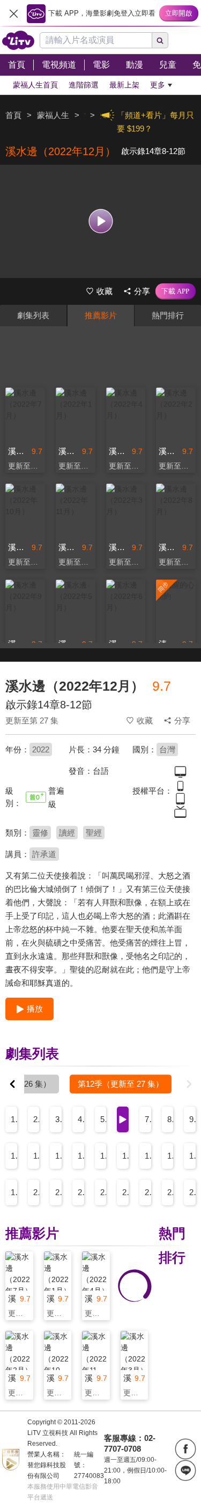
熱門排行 (168, 315)
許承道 (44, 854)
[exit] (13, 13)
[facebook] (185, 1449)
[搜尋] (160, 40)
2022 (40, 749)
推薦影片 (101, 315)
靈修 (40, 832)
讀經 (67, 832)
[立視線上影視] (18, 40)
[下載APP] (175, 291)
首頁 (13, 115)
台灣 (167, 749)
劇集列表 (33, 315)
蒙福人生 (53, 115)
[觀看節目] (100, 221)
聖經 (94, 832)
